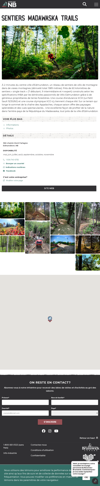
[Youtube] (56, 431)
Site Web (49, 188)
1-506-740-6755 (12, 160)
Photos (9, 128)
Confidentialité (38, 455)
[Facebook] (44, 431)
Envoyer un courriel (15, 163)
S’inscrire (50, 421)
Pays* (53, 408)
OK (86, 477)
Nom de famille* (57, 398)
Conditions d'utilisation (42, 450)
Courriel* (5, 408)
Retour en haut (87, 438)
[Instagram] (50, 431)
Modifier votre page (14, 180)
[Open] (96, 4)
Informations (12, 125)
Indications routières (15, 167)
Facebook (10, 171)
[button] (50, 319)
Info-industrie (10, 453)
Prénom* (5, 398)
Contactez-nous (39, 445)
